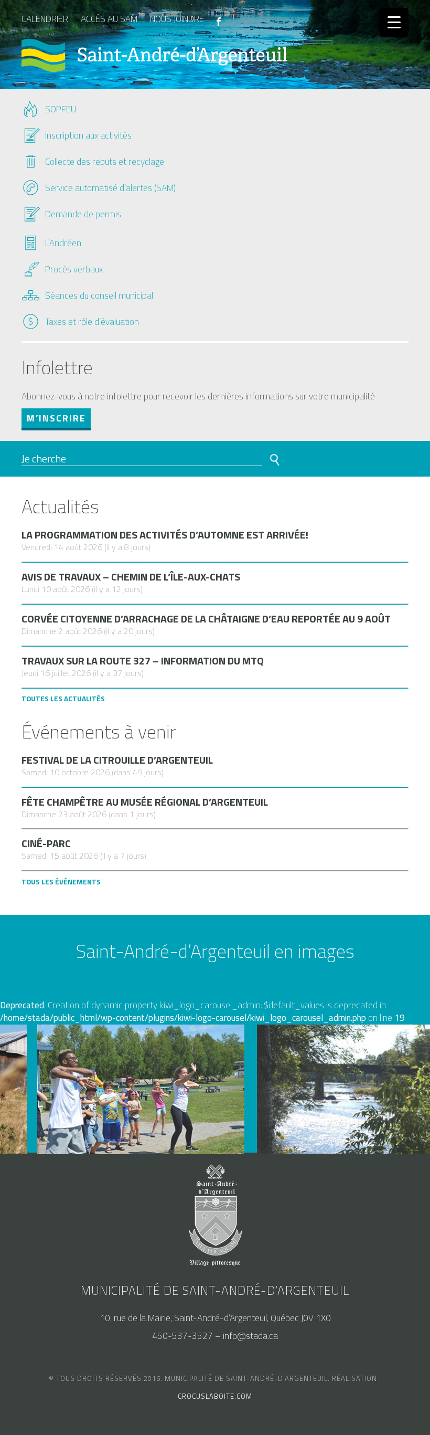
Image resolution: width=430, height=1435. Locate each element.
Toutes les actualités (63, 698)
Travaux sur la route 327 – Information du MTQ (143, 661)
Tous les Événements (61, 882)
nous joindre (177, 19)
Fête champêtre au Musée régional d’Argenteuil (145, 802)
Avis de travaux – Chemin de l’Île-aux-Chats (131, 577)
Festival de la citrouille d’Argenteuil (117, 760)
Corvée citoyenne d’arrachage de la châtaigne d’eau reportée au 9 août (206, 619)
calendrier (45, 19)
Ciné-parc (46, 843)
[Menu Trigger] (394, 22)
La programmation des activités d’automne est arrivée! (165, 535)
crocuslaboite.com (215, 1396)
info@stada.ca (250, 1336)
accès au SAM (109, 19)
